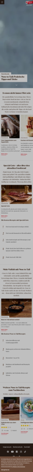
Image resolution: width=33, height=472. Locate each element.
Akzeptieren (5, 470)
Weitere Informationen (19, 466)
